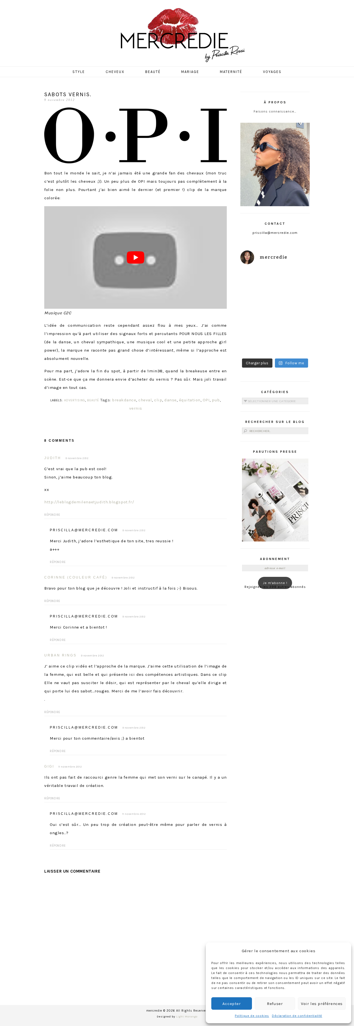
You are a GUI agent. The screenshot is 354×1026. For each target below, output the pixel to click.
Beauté (153, 72)
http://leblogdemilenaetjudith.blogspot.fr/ (89, 501)
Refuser (275, 1003)
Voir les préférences (322, 1003)
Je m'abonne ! (275, 583)
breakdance (124, 399)
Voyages (272, 72)
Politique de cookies (252, 1016)
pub (216, 399)
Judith (52, 458)
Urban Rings (60, 655)
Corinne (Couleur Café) (75, 577)
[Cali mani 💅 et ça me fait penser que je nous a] (293, 344)
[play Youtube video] (135, 257)
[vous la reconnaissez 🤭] (293, 301)
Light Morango (186, 1016)
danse (170, 399)
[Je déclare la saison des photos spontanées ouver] (257, 344)
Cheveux (115, 72)
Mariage (190, 72)
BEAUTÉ (93, 400)
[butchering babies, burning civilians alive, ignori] (257, 301)
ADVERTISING (74, 400)
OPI (206, 399)
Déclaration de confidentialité (297, 1016)
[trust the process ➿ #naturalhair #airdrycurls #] (257, 280)
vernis (135, 408)
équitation (190, 399)
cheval (145, 399)
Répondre (52, 515)
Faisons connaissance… (275, 111)
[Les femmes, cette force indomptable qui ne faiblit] (293, 280)
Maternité (231, 72)
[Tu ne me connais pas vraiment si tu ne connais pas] (257, 323)
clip (158, 399)
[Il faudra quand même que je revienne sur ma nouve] (293, 323)
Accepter (231, 1003)
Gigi (49, 766)
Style (78, 72)
